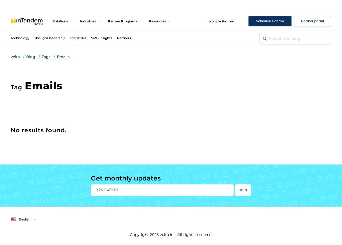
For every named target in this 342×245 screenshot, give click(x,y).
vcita (15, 56)
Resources (157, 21)
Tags (46, 56)
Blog (30, 56)
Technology (20, 38)
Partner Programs (122, 21)
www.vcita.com (221, 21)
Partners (124, 38)
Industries (88, 21)
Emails (63, 56)
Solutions (60, 21)
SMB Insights (101, 38)
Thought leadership (49, 38)
